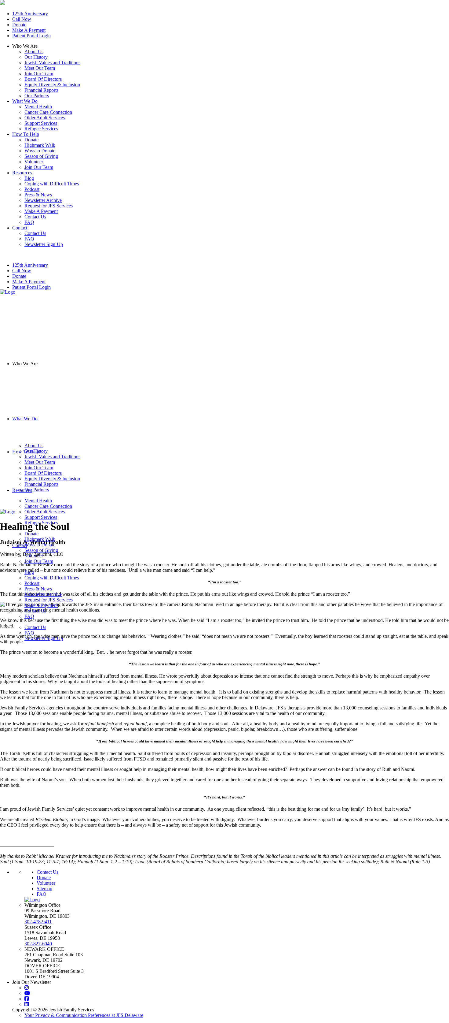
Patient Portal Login (31, 35)
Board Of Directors (43, 79)
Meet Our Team (39, 68)
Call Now (21, 19)
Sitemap (44, 888)
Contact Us (35, 610)
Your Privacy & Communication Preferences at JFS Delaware (83, 1015)
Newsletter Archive (43, 594)
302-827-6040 (38, 943)
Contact (19, 545)
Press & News (38, 588)
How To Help (25, 451)
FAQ (29, 616)
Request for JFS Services (48, 599)
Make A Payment (29, 30)
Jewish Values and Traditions (52, 62)
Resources (22, 490)
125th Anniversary (30, 13)
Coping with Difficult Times (51, 577)
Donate (19, 24)
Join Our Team (38, 73)
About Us (33, 51)
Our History (36, 57)
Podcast (31, 583)
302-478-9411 (38, 921)
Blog (29, 572)
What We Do (25, 418)
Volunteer (46, 883)
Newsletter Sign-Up (43, 638)
